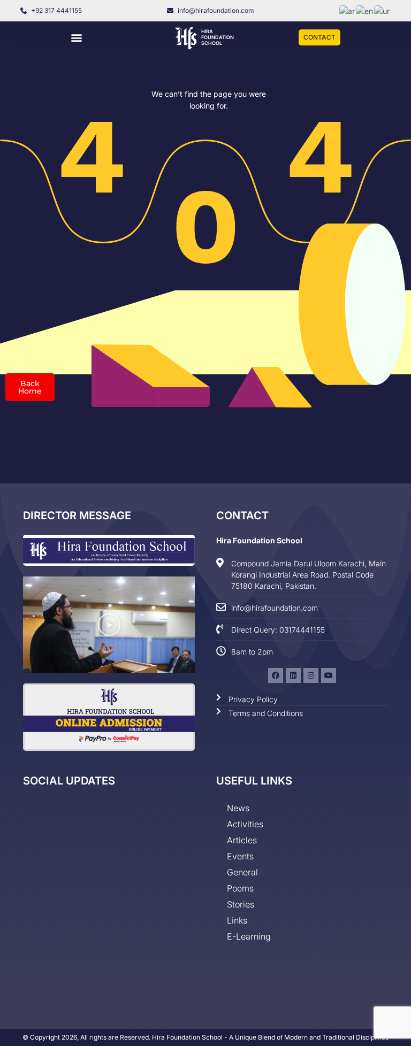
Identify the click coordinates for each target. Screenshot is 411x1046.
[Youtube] (328, 675)
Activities (245, 824)
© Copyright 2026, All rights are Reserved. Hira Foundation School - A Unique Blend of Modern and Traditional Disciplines (205, 1037)
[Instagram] (310, 675)
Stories (240, 904)
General (242, 872)
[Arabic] (347, 10)
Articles (242, 840)
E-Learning (249, 936)
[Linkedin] (293, 675)
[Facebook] (275, 675)
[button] (77, 38)
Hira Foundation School (217, 37)
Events (240, 856)
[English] (365, 10)
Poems (240, 888)
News (238, 808)
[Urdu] (382, 10)
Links (237, 920)
